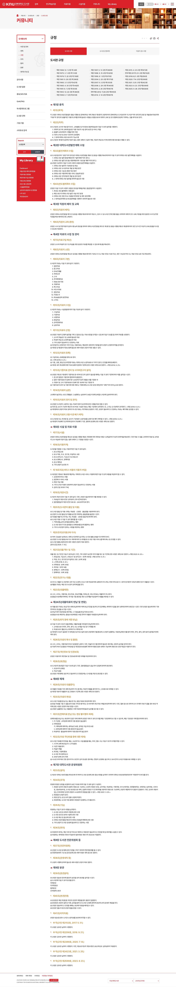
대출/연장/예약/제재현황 (27, 171)
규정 (37, 15)
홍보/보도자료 (22, 94)
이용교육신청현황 (25, 181)
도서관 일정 (21, 87)
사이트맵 (36, 976)
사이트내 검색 (22, 130)
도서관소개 (31, 15)
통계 (21, 63)
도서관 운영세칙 (105, 51)
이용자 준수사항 (141, 51)
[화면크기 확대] (142, 38)
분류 (21, 68)
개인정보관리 (24, 197)
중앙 (165, 4)
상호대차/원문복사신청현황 (28, 190)
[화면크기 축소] (146, 38)
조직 (21, 59)
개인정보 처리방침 (47, 976)
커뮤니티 (23, 15)
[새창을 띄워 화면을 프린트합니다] (154, 38)
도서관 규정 (44, 15)
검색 (24, 152)
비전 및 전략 (24, 47)
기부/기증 (20, 123)
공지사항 (20, 79)
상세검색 (37, 152)
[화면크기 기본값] (144, 38)
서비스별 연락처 (53, 980)
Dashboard (24, 168)
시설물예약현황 (24, 187)
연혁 (21, 51)
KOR (157, 4)
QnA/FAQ (20, 101)
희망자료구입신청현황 (27, 178)
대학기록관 (29, 976)
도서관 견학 (21, 116)
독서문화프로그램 (23, 108)
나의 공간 (23, 193)
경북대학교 (20, 976)
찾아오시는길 (24, 72)
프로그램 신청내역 (25, 184)
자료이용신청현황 (25, 175)
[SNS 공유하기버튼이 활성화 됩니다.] (157, 38)
